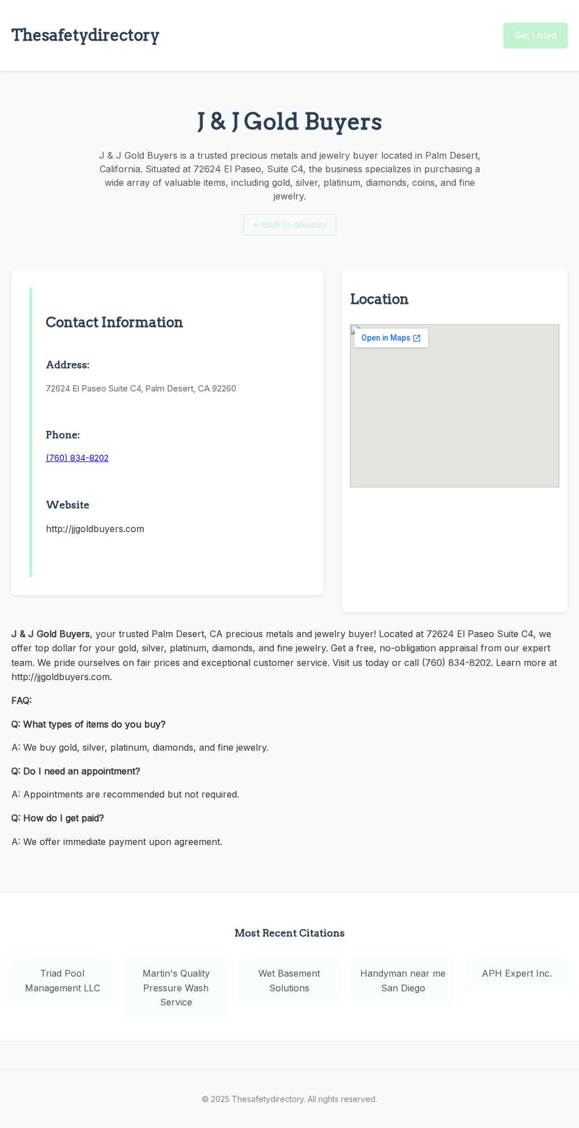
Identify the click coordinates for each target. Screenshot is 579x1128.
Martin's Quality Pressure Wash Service (176, 988)
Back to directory (290, 224)
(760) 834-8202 (77, 457)
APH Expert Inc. (517, 973)
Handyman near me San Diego (403, 981)
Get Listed (535, 35)
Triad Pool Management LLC (62, 981)
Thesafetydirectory (85, 35)
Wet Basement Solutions (289, 981)
